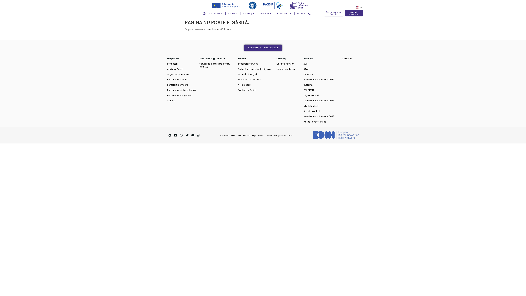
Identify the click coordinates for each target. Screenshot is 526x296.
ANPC (291, 135)
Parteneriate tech (177, 79)
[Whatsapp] (198, 135)
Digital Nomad (311, 95)
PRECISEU (309, 90)
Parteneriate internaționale (182, 90)
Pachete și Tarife (247, 90)
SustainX (308, 84)
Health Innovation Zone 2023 (319, 116)
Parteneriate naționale (179, 95)
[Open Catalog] (254, 13)
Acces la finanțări (247, 74)
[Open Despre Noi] (222, 13)
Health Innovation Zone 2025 (319, 79)
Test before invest (248, 63)
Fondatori (172, 63)
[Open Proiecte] (270, 13)
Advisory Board (175, 69)
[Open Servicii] (237, 13)
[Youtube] (193, 135)
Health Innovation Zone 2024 (319, 100)
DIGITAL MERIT (311, 105)
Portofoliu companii (177, 84)
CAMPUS (308, 74)
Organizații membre (178, 74)
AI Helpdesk (244, 84)
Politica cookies (227, 135)
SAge (306, 69)
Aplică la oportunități (315, 121)
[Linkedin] (175, 135)
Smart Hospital (312, 111)
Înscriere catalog (285, 69)
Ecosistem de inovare (249, 79)
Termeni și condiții (247, 135)
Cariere (171, 100)
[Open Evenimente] (291, 13)
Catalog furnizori (285, 63)
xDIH (306, 63)
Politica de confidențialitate (272, 135)
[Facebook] (170, 135)
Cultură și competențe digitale (254, 69)
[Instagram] (181, 135)
